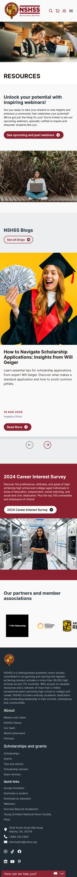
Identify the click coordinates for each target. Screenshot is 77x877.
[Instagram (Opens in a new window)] (5, 851)
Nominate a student (16, 793)
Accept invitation (14, 788)
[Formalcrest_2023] (9, 659)
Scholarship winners (16, 769)
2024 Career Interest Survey (27, 510)
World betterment (14, 733)
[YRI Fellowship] (17, 626)
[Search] (51, 11)
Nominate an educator (17, 798)
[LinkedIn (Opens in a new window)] (5, 861)
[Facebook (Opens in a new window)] (19, 851)
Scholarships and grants (25, 746)
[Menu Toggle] (71, 11)
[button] (29, 445)
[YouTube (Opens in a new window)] (12, 861)
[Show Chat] (55, 873)
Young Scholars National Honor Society (27, 814)
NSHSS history (13, 722)
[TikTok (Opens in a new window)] (12, 851)
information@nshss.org (23, 841)
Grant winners (12, 774)
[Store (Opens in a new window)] (57, 11)
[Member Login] (64, 11)
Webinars (9, 803)
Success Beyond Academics (21, 809)
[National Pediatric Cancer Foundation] (46, 626)
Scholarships (11, 753)
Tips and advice (13, 763)
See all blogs (16, 239)
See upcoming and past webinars (30, 135)
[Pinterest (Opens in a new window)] (19, 861)
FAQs (7, 819)
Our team (9, 727)
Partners (9, 738)
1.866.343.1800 (19, 836)
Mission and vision (15, 717)
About (9, 710)
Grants (8, 758)
